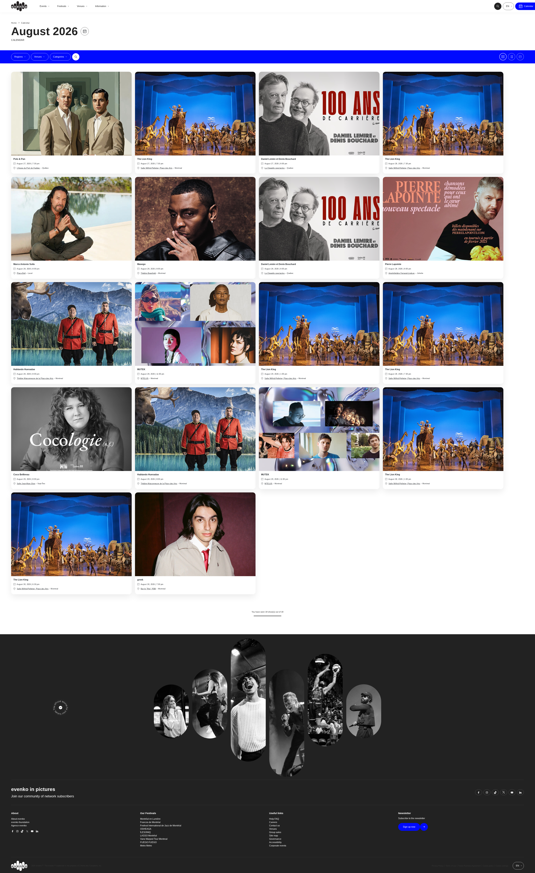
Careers (273, 822)
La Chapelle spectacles (275, 168)
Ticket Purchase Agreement (469, 866)
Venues (273, 829)
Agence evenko (19, 825)
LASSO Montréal (148, 835)
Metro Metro (146, 845)
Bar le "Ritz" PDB (148, 589)
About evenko (18, 819)
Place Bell (21, 273)
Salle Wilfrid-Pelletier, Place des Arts (156, 168)
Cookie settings (502, 866)
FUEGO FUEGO (148, 842)
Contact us (274, 825)
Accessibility (275, 842)
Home (14, 23)
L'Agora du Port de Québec (28, 168)
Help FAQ (274, 819)
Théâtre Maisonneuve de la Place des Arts (35, 378)
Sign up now (409, 827)
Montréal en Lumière (150, 819)
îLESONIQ (145, 832)
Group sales (275, 832)
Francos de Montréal (150, 822)
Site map (273, 835)
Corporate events (277, 845)
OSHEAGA (145, 829)
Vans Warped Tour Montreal (153, 839)
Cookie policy (488, 866)
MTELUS (144, 378)
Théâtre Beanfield (148, 273)
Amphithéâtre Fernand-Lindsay (402, 273)
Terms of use (451, 866)
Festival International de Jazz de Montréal (160, 825)
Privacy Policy (437, 866)
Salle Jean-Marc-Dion (26, 484)
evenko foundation (20, 822)
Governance (275, 839)
